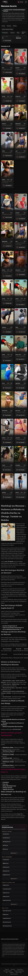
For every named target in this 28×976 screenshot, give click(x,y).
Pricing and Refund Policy (19, 971)
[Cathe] (7, 140)
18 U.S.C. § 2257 (19, 972)
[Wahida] (7, 427)
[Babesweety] (20, 113)
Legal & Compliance (14, 974)
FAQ (6, 972)
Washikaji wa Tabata (8, 747)
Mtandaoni (5, 32)
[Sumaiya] (20, 57)
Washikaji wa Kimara (8, 765)
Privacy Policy (19, 969)
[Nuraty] (7, 85)
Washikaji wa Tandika (8, 754)
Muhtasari (9, 25)
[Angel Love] (20, 288)
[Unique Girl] (20, 85)
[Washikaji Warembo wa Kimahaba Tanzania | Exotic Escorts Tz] (5, 2)
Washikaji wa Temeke (8, 761)
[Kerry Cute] (20, 399)
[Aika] (7, 57)
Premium (12, 32)
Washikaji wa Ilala (7, 758)
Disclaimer (12, 972)
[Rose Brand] (7, 399)
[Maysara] (7, 113)
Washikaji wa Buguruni (9, 751)
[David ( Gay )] (20, 343)
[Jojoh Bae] (20, 427)
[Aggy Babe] (20, 372)
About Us (7, 969)
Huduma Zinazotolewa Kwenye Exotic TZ (13, 627)
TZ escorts (10, 561)
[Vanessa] (7, 481)
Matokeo (14, 25)
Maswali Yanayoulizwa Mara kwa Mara (13, 726)
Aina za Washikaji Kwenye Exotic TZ (12, 629)
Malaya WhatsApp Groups (9, 786)
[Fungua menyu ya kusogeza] (25, 2)
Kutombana (6, 782)
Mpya (18, 32)
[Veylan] (7, 343)
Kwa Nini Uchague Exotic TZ (10, 626)
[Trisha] (7, 454)
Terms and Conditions (7, 971)
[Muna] (7, 372)
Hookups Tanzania (7, 787)
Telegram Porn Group (8, 789)
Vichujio (3, 25)
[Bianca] (7, 168)
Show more (13, 853)
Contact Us (13, 969)
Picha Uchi (5, 784)
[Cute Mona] (20, 481)
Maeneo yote (23, 33)
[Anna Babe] (20, 454)
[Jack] (20, 140)
